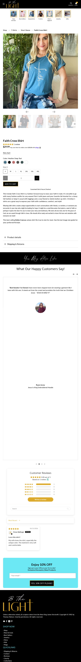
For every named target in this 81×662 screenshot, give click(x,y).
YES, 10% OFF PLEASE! (42, 583)
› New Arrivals (8, 633)
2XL (26, 171)
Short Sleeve (25, 30)
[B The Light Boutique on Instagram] (9, 622)
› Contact (6, 654)
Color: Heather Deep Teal (12, 158)
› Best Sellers (7, 635)
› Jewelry (6, 637)
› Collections (7, 661)
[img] (14, 529)
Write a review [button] (40, 499)
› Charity (6, 658)
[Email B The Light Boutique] (4, 622)
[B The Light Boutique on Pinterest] (12, 622)
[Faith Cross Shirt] (40, 71)
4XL (38, 171)
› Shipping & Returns (10, 651)
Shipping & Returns (15, 244)
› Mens (5, 640)
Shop (5, 30)
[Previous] (27, 111)
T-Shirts (14, 30)
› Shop (5, 630)
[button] (8, 144)
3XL (32, 171)
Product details (14, 237)
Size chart (6, 153)
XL (21, 171)
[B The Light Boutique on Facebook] (7, 622)
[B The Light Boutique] (36, 4)
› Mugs (5, 645)
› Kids (5, 642)
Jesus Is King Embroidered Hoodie (40, 387)
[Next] (53, 111)
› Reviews (6, 656)
